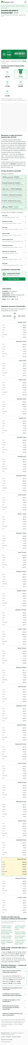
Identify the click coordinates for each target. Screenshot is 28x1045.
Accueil (3, 6)
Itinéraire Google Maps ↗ (14, 279)
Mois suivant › (22, 316)
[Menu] (25, 2)
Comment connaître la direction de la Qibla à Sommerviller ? (13, 1014)
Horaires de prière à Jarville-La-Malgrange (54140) (7, 942)
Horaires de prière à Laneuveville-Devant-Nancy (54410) (7, 931)
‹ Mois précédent (7, 316)
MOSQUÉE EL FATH (16, 61)
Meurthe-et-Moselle (20, 6)
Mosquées (8, 1036)
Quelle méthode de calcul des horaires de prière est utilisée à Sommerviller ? (11, 1007)
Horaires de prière (16, 1036)
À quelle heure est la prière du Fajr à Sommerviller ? (12, 988)
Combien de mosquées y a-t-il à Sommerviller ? (11, 1000)
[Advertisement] (14, 34)
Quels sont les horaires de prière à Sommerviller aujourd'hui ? (12, 971)
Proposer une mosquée (6, 1039)
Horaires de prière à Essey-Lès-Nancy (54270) (20, 927)
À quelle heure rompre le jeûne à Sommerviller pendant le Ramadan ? (12, 994)
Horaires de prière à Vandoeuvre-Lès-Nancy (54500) (20, 942)
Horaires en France (10, 6)
